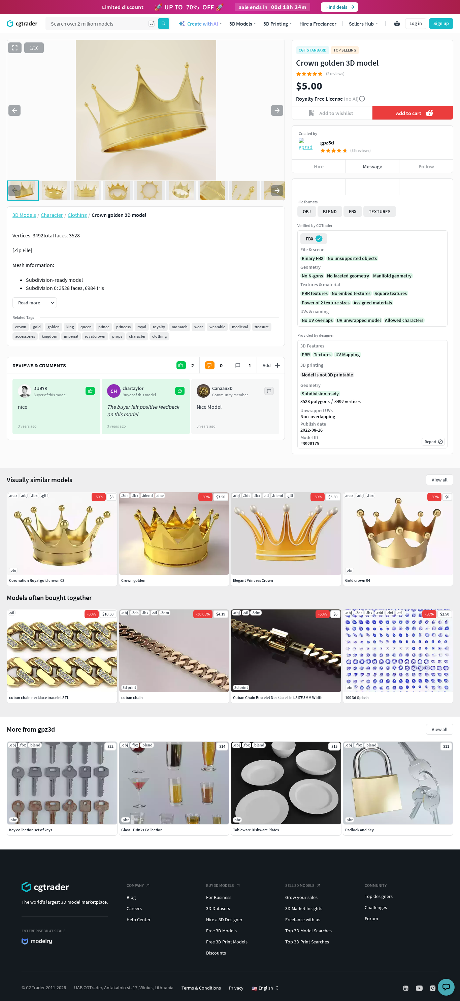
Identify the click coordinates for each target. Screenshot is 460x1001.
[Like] (319, 187)
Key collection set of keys (30, 829)
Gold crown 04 (357, 580)
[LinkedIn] (406, 988)
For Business (218, 897)
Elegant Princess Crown (253, 580)
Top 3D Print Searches (307, 942)
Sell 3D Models (300, 885)
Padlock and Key (359, 829)
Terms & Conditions (201, 988)
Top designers (379, 896)
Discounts (216, 953)
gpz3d (327, 142)
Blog (131, 897)
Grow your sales (301, 897)
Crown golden (133, 580)
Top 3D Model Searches (308, 931)
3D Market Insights (303, 908)
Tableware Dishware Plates (256, 829)
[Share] (426, 187)
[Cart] (397, 23)
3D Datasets (218, 908)
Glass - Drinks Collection (142, 829)
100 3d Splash (357, 697)
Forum (371, 918)
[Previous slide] (14, 110)
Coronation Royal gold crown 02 (36, 580)
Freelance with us (302, 919)
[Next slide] (277, 110)
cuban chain (132, 697)
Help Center (139, 919)
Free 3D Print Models (227, 942)
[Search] (163, 23)
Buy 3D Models (220, 885)
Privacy (236, 988)
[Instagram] (433, 988)
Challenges (376, 907)
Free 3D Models (221, 931)
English (262, 988)
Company (135, 885)
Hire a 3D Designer (224, 919)
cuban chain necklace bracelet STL (39, 697)
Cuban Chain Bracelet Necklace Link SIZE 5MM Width (278, 697)
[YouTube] (420, 988)
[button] (151, 23)
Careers (134, 908)
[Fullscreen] (15, 47)
